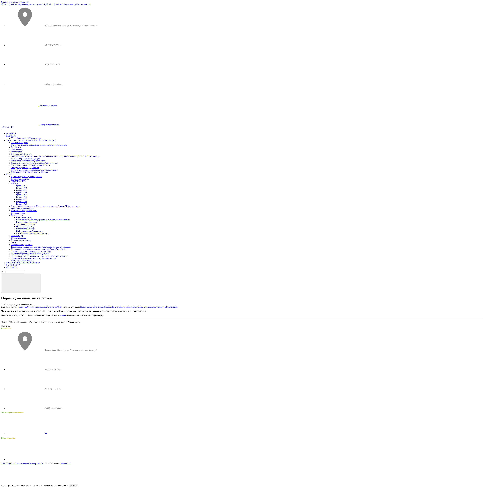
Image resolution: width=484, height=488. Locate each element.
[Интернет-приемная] (64, 459)
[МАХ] (46, 434)
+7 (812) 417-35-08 (53, 64)
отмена (63, 315)
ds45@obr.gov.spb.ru (53, 84)
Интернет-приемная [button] (48, 105)
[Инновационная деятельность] (25, 459)
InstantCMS (66, 464)
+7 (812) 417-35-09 (53, 45)
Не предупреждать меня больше (18, 305)
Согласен (73, 486)
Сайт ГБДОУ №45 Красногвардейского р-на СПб (40, 307)
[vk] (25, 434)
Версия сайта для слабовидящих (15, 2)
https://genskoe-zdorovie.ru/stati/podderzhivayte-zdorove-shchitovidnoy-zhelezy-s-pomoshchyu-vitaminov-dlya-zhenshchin (129, 307)
